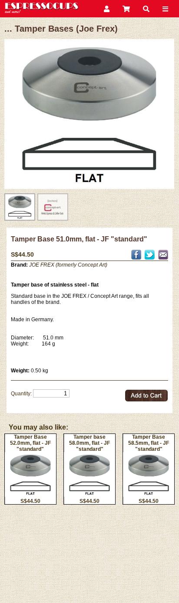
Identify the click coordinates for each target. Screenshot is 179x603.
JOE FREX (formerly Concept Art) (68, 265)
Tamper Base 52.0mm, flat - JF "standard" (30, 443)
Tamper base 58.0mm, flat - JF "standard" (89, 443)
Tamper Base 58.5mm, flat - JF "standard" (148, 443)
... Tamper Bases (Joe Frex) (61, 28)
